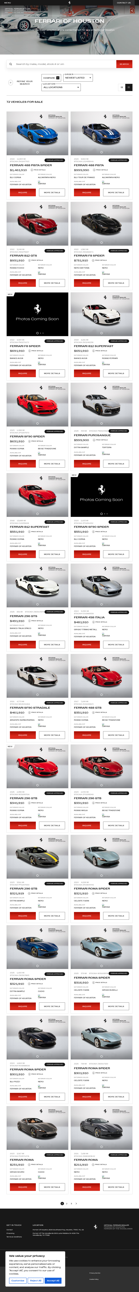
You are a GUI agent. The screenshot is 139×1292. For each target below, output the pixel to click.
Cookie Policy (94, 1279)
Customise (17, 1280)
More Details (52, 192)
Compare (51, 78)
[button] (7, 3)
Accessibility (53, 1279)
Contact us (124, 3)
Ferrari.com (53, 1273)
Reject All (35, 1280)
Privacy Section (94, 1273)
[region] (35, 1269)
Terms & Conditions (14, 1237)
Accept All (53, 1280)
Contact (10, 1230)
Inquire (22, 192)
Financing (10, 1233)
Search (124, 64)
